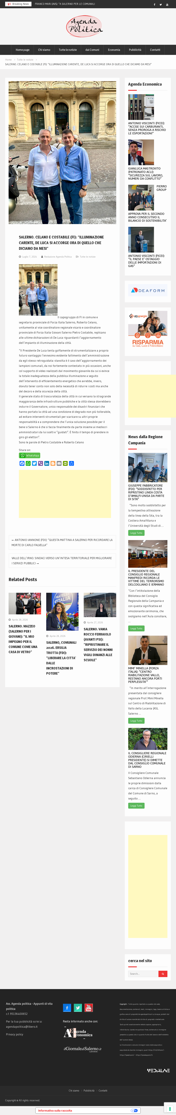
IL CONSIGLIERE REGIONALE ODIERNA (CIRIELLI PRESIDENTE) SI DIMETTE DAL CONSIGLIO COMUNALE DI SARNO (147, 760)
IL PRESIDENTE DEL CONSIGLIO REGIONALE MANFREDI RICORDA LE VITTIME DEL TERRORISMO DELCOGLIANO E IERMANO (146, 577)
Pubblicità (135, 49)
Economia (114, 49)
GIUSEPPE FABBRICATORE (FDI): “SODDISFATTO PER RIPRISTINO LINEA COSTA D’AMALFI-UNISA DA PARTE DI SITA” (146, 492)
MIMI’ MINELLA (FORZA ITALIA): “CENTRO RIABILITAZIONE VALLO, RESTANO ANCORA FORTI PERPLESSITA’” (145, 675)
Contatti (155, 49)
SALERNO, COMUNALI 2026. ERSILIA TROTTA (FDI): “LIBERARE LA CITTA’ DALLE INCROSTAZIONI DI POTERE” (61, 657)
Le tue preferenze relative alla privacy (103, 1110)
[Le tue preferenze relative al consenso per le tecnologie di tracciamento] (170, 1109)
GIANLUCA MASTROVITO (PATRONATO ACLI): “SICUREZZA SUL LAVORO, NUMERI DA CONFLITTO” (145, 173)
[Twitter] (161, 4)
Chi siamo (44, 49)
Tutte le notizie (68, 49)
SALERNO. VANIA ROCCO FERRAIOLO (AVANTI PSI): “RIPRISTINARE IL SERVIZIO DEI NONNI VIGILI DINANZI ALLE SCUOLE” (98, 644)
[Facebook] (154, 4)
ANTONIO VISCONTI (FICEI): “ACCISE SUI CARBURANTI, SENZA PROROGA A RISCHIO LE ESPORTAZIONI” (147, 128)
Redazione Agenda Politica (58, 256)
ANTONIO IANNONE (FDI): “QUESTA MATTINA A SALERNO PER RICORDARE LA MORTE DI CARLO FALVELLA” (62, 542)
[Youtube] (167, 4)
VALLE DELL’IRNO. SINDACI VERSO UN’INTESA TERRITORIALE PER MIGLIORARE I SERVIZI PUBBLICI (62, 560)
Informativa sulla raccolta (55, 1110)
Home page (22, 49)
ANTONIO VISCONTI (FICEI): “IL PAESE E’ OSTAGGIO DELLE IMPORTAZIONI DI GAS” (146, 261)
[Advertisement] (65, 494)
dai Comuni (92, 49)
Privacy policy (14, 1034)
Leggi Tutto (136, 532)
